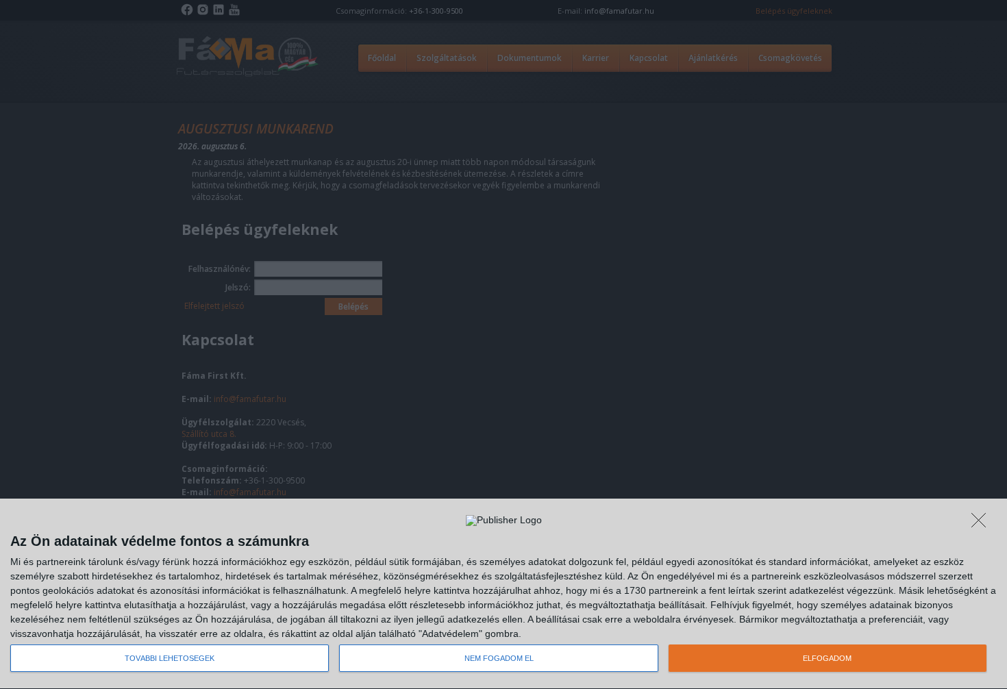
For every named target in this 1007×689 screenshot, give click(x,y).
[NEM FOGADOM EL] (982, 524)
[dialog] (503, 594)
